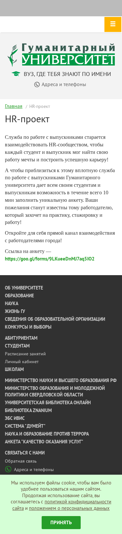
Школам (14, 369)
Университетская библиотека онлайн (48, 403)
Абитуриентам (21, 338)
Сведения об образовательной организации (55, 319)
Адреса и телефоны (34, 469)
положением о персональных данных (69, 508)
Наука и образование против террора (47, 434)
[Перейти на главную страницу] (61, 54)
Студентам (17, 346)
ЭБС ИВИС (15, 418)
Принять (61, 522)
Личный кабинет (22, 361)
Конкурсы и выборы (28, 327)
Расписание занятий (25, 354)
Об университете (24, 288)
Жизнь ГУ (15, 311)
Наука (11, 303)
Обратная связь (21, 461)
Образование (19, 296)
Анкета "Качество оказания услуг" (44, 442)
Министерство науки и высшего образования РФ (60, 380)
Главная (13, 106)
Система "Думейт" (25, 426)
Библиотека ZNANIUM (28, 410)
